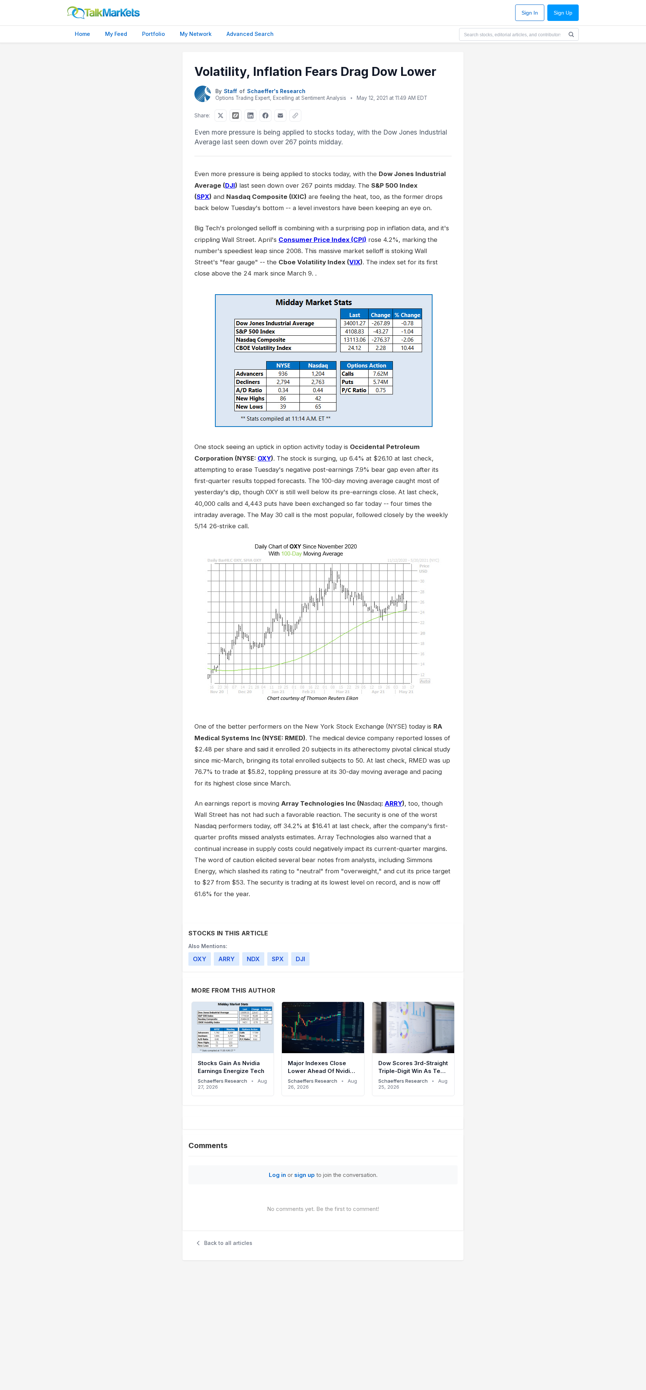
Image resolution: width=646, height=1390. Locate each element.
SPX (203, 196)
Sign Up (563, 13)
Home (82, 34)
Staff (230, 91)
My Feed (116, 34)
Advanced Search (250, 34)
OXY (264, 458)
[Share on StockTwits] (236, 116)
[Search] (571, 34)
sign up (304, 1174)
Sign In (530, 13)
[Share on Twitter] (221, 116)
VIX (354, 262)
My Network (196, 34)
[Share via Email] (280, 116)
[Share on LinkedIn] (250, 116)
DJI (230, 185)
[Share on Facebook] (265, 116)
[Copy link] (295, 116)
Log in (277, 1174)
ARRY (393, 803)
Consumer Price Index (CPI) (322, 239)
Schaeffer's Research (276, 91)
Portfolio (153, 34)
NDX (253, 959)
